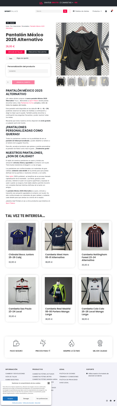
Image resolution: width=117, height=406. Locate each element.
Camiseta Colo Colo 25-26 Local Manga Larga (93, 311)
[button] (49, 383)
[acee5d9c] (82, 49)
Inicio (7, 26)
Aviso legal (37, 402)
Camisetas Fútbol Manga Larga (44, 379)
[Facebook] (110, 400)
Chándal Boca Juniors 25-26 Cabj (21, 256)
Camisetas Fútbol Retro (42, 377)
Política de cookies (17, 402)
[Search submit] (65, 11)
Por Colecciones (15, 26)
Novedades (25, 26)
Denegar (26, 398)
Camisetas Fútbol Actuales (43, 374)
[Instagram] (107, 400)
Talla (10, 58)
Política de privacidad (28, 402)
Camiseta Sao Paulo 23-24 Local (20, 310)
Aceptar (10, 398)
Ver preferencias (42, 398)
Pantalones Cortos (27, 103)
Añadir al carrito (23, 82)
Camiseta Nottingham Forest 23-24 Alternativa (94, 257)
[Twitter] (114, 400)
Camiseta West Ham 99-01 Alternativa (57, 256)
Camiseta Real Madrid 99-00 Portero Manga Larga (57, 311)
